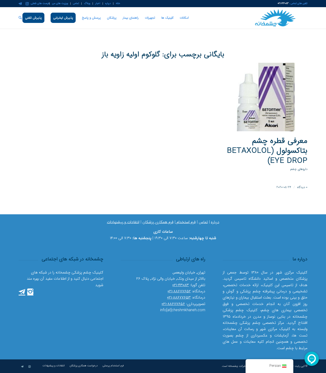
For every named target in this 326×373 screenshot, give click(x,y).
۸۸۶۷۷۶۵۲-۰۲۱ (179, 291)
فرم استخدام (185, 222)
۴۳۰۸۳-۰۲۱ (180, 285)
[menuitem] (116, 3)
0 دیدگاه (302, 187)
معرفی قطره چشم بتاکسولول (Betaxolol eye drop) (267, 151)
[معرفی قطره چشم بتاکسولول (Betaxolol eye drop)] (265, 97)
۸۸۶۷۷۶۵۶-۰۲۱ (173, 304)
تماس (203, 222)
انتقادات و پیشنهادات (123, 222)
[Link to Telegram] (20, 3)
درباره (215, 222)
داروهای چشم (298, 169)
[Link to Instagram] (27, 3)
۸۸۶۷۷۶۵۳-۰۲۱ (179, 297)
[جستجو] (20, 18)
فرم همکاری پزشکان (158, 222)
